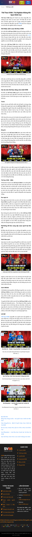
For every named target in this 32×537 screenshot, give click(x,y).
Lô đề (29, 35)
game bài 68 (18, 520)
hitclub (6, 520)
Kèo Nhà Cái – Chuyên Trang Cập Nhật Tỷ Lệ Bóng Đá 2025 (16, 349)
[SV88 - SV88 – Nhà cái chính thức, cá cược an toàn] (12, 2)
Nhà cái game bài (8, 522)
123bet (2, 520)
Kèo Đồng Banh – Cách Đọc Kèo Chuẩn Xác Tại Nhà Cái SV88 (16, 404)
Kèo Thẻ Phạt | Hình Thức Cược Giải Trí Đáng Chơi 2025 (16, 376)
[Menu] (2, 2)
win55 (1, 522)
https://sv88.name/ (23, 504)
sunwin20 (11, 520)
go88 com (28, 520)
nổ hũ (23, 520)
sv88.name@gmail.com (24, 499)
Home (2, 7)
